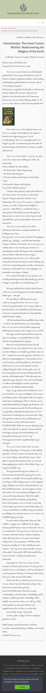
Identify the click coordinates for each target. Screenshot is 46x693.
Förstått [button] (22, 687)
